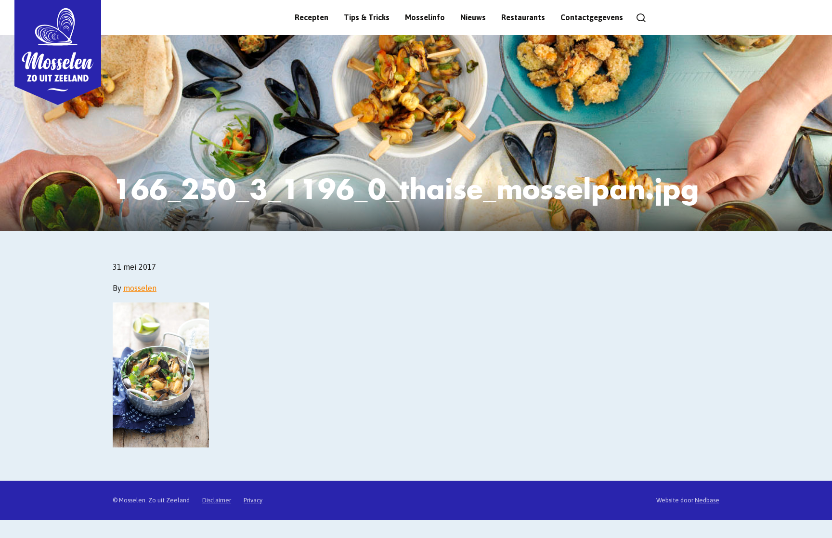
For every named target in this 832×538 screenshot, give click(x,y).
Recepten (311, 17)
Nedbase (707, 500)
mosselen (139, 288)
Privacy (253, 500)
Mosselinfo (425, 17)
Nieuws (473, 17)
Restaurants (523, 17)
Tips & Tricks (367, 17)
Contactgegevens (591, 17)
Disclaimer (216, 500)
